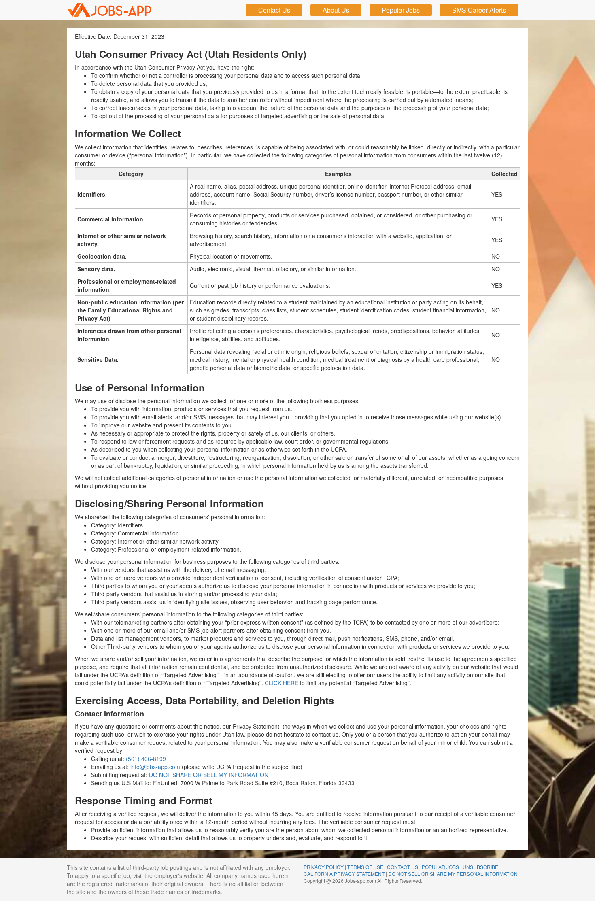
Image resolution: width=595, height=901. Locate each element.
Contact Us (274, 10)
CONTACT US (402, 866)
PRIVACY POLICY (324, 866)
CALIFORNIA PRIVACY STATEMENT (344, 873)
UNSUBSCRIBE (480, 866)
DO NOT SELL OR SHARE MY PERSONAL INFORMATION (453, 873)
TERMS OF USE (365, 866)
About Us (336, 10)
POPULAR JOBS (440, 866)
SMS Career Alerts (479, 10)
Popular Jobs (401, 10)
